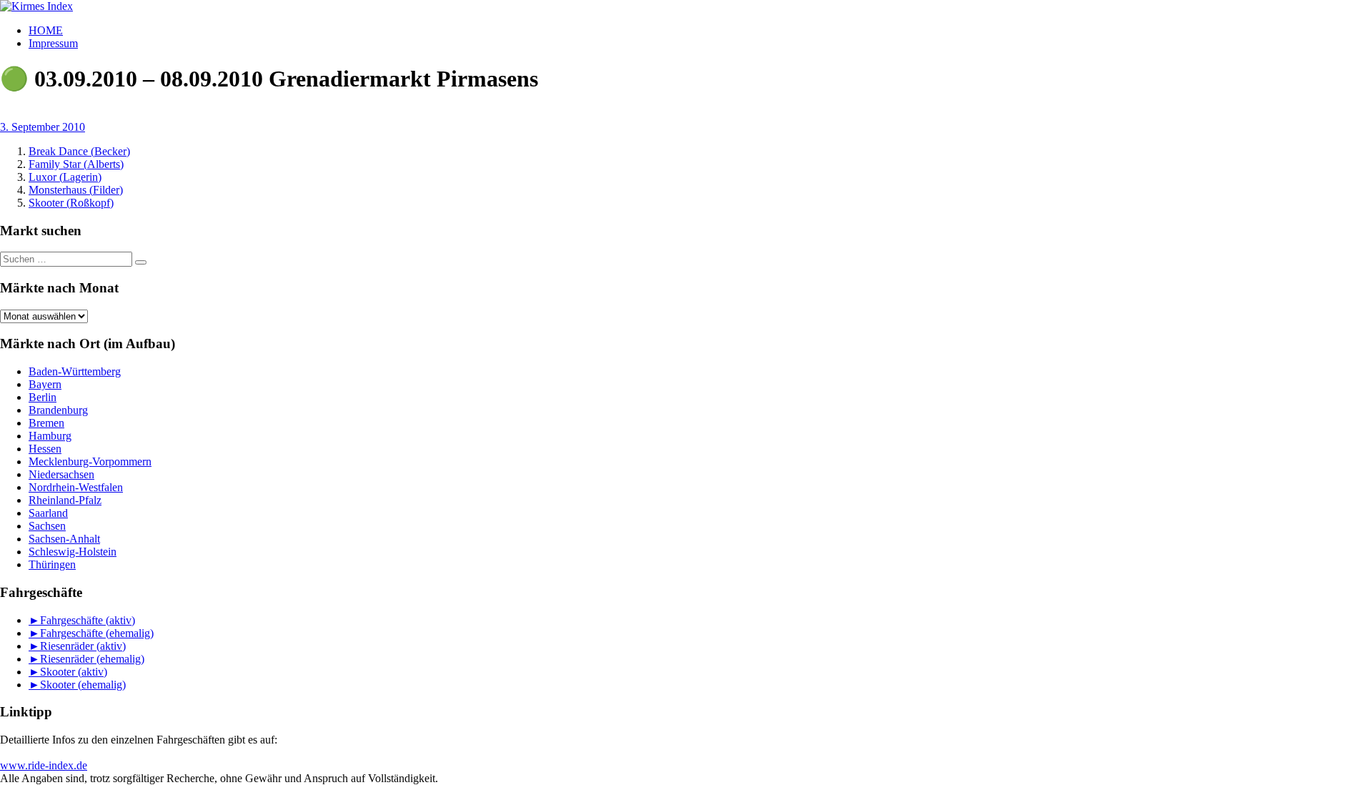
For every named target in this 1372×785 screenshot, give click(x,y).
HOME (46, 30)
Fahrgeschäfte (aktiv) (87, 620)
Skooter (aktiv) (73, 672)
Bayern (45, 384)
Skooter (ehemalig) (83, 684)
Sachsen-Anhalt (64, 539)
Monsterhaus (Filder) (76, 190)
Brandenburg (58, 410)
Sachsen (47, 526)
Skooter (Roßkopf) (71, 203)
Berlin (42, 397)
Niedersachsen (61, 474)
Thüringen (52, 564)
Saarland (48, 513)
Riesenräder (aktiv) (83, 646)
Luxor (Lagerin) (65, 177)
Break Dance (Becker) (79, 151)
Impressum (53, 43)
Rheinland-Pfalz (65, 500)
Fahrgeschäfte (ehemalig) (97, 633)
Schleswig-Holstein (72, 551)
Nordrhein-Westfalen (76, 487)
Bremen (46, 423)
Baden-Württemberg (75, 371)
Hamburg (50, 436)
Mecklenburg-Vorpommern (90, 461)
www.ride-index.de (43, 765)
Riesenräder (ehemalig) (92, 659)
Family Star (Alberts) (76, 164)
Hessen (45, 449)
